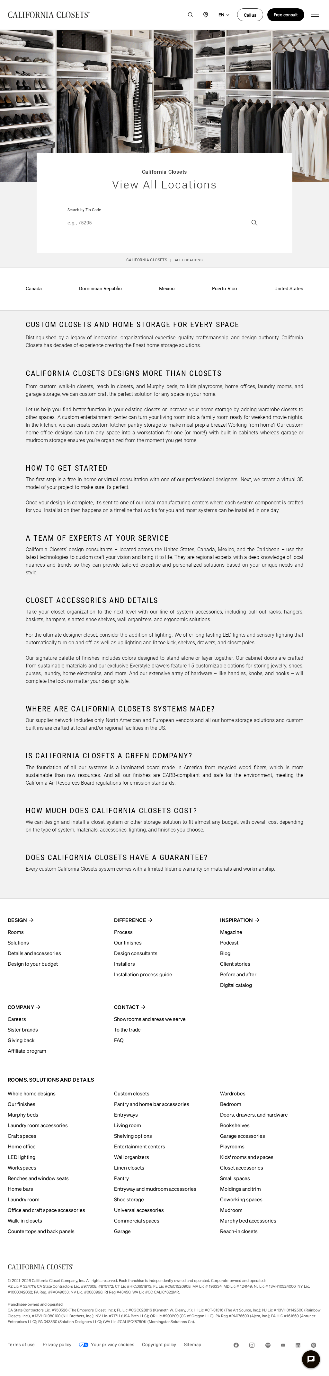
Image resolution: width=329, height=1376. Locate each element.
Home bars (20, 1188)
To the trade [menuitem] (127, 1029)
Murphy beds (23, 1114)
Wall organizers (131, 1157)
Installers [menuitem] (124, 963)
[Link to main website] (49, 15)
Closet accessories (241, 1167)
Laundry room (24, 1199)
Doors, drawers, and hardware (254, 1114)
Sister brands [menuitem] (23, 1029)
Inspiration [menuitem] (236, 920)
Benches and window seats (38, 1178)
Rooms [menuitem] (16, 931)
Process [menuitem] (123, 931)
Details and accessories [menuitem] (34, 953)
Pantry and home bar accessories (151, 1104)
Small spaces (235, 1178)
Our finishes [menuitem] (128, 942)
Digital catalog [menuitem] (236, 984)
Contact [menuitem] (126, 1007)
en (221, 14)
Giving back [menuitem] (21, 1040)
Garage (122, 1231)
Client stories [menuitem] (235, 963)
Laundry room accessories (38, 1125)
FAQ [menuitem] (119, 1040)
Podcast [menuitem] (229, 942)
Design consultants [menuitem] (135, 953)
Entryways (126, 1114)
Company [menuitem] (21, 1007)
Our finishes (21, 1104)
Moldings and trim (240, 1188)
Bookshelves (235, 1125)
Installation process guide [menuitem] (143, 974)
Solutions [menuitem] (18, 942)
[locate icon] (206, 14)
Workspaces (22, 1167)
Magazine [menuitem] (231, 931)
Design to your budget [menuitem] (33, 963)
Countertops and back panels (41, 1231)
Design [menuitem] (17, 920)
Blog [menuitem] (225, 953)
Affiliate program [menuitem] (27, 1050)
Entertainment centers (139, 1146)
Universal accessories (139, 1209)
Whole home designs (32, 1093)
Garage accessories (242, 1135)
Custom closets (131, 1093)
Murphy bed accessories (248, 1220)
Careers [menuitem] (17, 1018)
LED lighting (21, 1157)
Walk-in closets (25, 1220)
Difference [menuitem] (130, 920)
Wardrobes (232, 1093)
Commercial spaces (136, 1220)
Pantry (121, 1178)
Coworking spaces (241, 1199)
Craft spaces (22, 1135)
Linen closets (129, 1167)
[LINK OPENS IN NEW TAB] (236, 1346)
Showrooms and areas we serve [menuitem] (150, 1018)
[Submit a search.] (254, 223)
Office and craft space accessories (46, 1209)
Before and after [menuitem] (238, 974)
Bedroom (230, 1104)
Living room (127, 1125)
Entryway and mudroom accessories (155, 1188)
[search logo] (190, 14)
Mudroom (231, 1209)
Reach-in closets (239, 1231)
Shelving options (133, 1135)
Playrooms (232, 1146)
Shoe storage (129, 1199)
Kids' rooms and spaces (246, 1157)
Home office (22, 1146)
